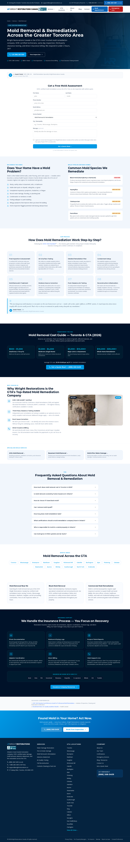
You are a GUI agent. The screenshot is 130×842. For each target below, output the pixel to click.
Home (8, 21)
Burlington (89, 562)
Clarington (70, 827)
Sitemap (98, 839)
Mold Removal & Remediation (46, 754)
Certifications (101, 754)
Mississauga (24, 562)
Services (50, 9)
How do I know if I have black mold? (46, 500)
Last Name (68, 93)
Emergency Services (103, 757)
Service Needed (37, 114)
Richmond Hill (68, 562)
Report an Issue (106, 839)
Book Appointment (99, 9)
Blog (80, 9)
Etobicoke (91, 567)
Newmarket (39, 567)
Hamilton (70, 784)
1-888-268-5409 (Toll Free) (17, 765)
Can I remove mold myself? (43, 507)
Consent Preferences (117, 839)
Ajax (98, 562)
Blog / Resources (102, 760)
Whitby (58, 567)
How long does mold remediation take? (47, 514)
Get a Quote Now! (102, 766)
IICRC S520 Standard (49, 244)
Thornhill (69, 806)
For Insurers (91, 839)
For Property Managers (80, 839)
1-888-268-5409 (95, 3)
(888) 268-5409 (114, 3)
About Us (72, 9)
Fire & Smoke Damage (44, 751)
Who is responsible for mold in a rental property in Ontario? (54, 527)
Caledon (69, 812)
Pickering (107, 562)
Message (38, 128)
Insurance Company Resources (64, 687)
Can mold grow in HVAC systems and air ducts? (50, 534)
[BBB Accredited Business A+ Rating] (42, 9)
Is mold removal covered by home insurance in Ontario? (53, 494)
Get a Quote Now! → (65, 146)
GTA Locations (61, 9)
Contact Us (100, 763)
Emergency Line (115, 9)
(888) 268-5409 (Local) (16, 762)
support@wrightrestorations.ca (18, 767)
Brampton (35, 562)
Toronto (13, 562)
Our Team (100, 751)
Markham (46, 562)
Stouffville (70, 824)
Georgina (70, 818)
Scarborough (68, 567)
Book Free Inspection (75, 729)
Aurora (49, 567)
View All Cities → (72, 830)
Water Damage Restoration (45, 748)
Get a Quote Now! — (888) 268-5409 (66, 367)
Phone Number (37, 100)
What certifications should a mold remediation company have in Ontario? (59, 520)
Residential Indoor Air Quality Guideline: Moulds (46, 706)
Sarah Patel (19, 74)
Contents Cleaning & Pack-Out (46, 766)
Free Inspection (35, 54)
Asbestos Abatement (43, 757)
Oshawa (116, 562)
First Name (36, 93)
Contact (87, 9)
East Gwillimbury (72, 821)
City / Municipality (37, 121)
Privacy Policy (68, 839)
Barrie (69, 793)
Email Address (37, 107)
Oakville (79, 562)
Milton (69, 815)
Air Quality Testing (42, 760)
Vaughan (57, 562)
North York (80, 567)
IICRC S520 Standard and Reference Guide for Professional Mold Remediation (53, 703)
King (68, 809)
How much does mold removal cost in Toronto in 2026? (53, 487)
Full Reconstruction (43, 763)
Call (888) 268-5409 (18, 54)
